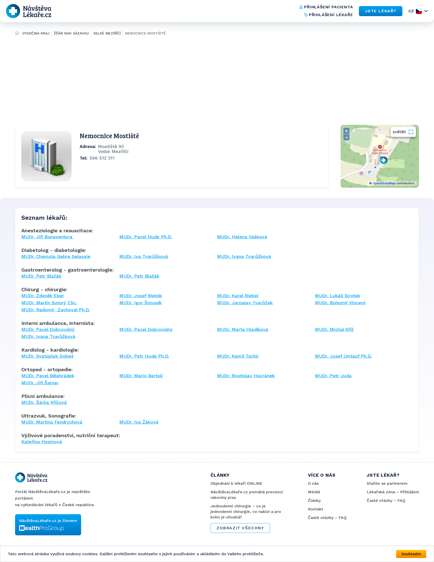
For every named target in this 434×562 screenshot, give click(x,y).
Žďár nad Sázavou (71, 33)
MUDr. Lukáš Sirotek (337, 295)
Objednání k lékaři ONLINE (236, 483)
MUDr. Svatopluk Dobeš (47, 356)
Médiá (314, 492)
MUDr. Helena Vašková (242, 236)
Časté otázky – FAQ (327, 517)
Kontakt (315, 509)
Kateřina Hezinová (41, 441)
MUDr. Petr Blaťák (41, 276)
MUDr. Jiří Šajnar (40, 382)
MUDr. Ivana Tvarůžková (244, 256)
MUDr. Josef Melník (140, 295)
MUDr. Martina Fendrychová (51, 422)
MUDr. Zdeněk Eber (42, 295)
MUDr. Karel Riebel (237, 295)
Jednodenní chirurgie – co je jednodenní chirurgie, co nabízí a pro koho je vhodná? (245, 511)
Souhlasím (411, 553)
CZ (411, 11)
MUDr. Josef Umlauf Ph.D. (343, 356)
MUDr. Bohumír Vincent (340, 302)
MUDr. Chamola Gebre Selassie (55, 256)
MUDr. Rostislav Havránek (246, 375)
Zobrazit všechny (240, 528)
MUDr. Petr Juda (333, 375)
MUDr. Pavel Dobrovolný (48, 329)
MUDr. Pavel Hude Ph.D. (145, 236)
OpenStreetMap (384, 183)
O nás (313, 483)
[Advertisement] (217, 79)
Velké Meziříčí (107, 33)
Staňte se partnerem (387, 483)
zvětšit (399, 131)
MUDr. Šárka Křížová (44, 402)
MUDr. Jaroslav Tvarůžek (245, 302)
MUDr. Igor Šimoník (140, 302)
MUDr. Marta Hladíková (242, 329)
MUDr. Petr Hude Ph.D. (144, 356)
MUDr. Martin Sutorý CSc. (49, 302)
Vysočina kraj (35, 33)
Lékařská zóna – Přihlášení (393, 492)
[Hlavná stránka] (17, 34)
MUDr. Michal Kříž (334, 329)
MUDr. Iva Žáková (138, 422)
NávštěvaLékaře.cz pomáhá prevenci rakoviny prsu (246, 495)
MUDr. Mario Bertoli (141, 375)
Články (314, 500)
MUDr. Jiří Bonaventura (47, 236)
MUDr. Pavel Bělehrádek (47, 375)
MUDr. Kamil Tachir (238, 356)
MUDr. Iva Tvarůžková (143, 256)
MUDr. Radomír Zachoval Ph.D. (55, 309)
